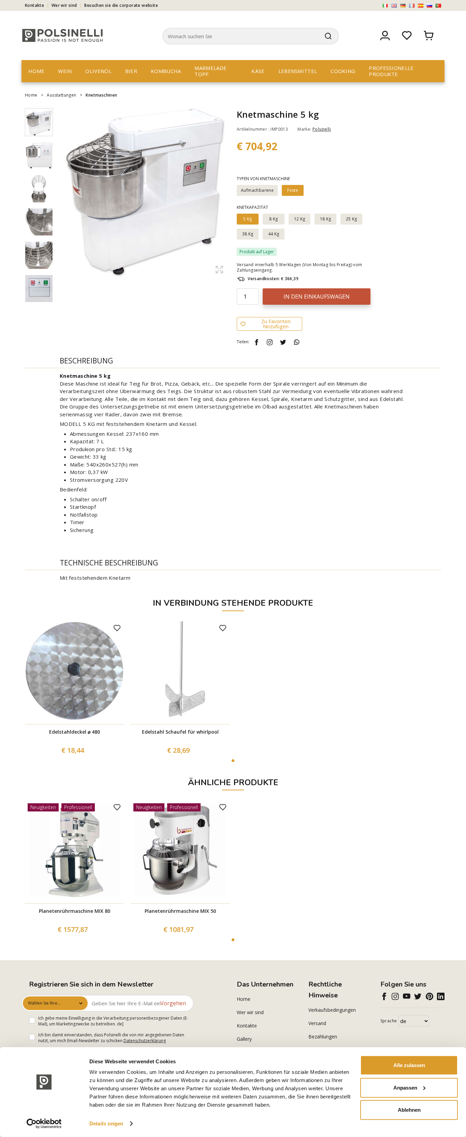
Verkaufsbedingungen (332, 1010)
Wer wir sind (64, 5)
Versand (317, 1023)
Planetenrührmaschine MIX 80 (74, 911)
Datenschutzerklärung (144, 1041)
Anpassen (405, 1087)
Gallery (244, 1039)
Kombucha (166, 71)
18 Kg (325, 219)
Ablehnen (409, 1110)
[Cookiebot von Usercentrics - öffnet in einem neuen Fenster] (44, 1124)
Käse (257, 71)
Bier (131, 71)
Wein (65, 71)
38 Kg (247, 234)
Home (36, 71)
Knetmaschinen (101, 95)
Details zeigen (106, 1123)
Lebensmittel (297, 71)
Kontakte (34, 5)
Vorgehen (173, 1003)
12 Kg (299, 219)
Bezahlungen (322, 1036)
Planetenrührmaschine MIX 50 (180, 911)
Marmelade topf (210, 70)
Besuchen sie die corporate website (121, 5)
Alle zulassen (409, 1065)
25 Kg (351, 219)
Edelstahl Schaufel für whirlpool (180, 732)
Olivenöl (98, 71)
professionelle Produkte (391, 70)
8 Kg (273, 219)
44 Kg (273, 234)
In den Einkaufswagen (316, 296)
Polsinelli (321, 129)
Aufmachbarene (257, 190)
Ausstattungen (61, 95)
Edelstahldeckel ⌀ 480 (74, 732)
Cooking (343, 71)
